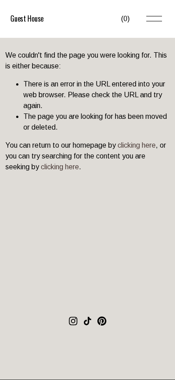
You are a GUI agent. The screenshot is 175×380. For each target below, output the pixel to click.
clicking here (137, 145)
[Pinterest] (101, 321)
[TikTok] (87, 321)
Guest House (26, 18)
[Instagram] (73, 321)
